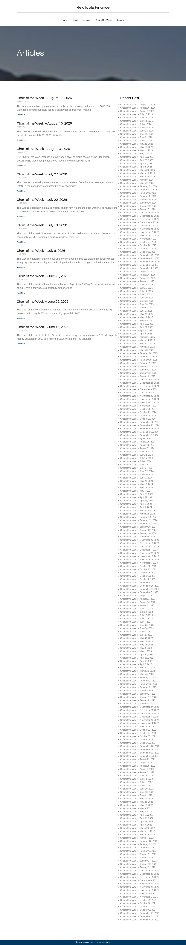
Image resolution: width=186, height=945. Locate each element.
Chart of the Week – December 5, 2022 (139, 717)
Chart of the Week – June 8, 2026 (136, 137)
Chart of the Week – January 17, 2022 (138, 861)
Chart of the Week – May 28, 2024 (136, 481)
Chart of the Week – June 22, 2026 (42, 301)
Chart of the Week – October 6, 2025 (137, 252)
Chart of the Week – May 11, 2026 (136, 150)
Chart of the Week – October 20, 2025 (138, 245)
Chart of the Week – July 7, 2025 (136, 294)
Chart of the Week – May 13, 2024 (136, 487)
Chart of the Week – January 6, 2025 (137, 376)
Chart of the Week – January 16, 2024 (138, 533)
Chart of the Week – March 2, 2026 (137, 183)
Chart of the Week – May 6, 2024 (136, 491)
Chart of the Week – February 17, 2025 (139, 356)
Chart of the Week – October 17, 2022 (138, 736)
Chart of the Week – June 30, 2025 (137, 298)
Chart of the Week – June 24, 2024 (137, 468)
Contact (120, 20)
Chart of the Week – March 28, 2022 (137, 828)
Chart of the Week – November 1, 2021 (139, 897)
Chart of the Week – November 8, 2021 (139, 893)
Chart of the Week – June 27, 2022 (137, 785)
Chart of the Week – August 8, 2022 (137, 769)
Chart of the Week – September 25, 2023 (139, 582)
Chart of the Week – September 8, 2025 (139, 265)
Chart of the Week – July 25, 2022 (136, 775)
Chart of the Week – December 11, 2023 (139, 546)
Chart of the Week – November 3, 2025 (139, 239)
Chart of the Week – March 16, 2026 (137, 176)
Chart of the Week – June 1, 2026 (136, 140)
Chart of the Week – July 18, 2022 (136, 779)
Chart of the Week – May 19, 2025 (136, 317)
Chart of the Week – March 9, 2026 (137, 180)
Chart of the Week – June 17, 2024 (137, 471)
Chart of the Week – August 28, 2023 (137, 595)
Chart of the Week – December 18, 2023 (139, 543)
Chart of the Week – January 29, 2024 (138, 527)
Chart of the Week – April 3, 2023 (136, 664)
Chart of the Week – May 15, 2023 (136, 645)
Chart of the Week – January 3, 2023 (137, 703)
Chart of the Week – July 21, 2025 (136, 288)
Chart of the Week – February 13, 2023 (139, 684)
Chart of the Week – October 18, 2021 (138, 903)
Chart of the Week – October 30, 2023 (138, 566)
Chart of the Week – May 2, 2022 (136, 812)
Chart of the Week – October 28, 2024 (138, 409)
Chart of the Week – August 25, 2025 (137, 271)
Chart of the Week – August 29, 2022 (137, 759)
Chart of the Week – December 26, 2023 (139, 540)
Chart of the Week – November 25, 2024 (139, 396)
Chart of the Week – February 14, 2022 (139, 848)
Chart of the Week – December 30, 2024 (139, 379)
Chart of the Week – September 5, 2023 (139, 592)
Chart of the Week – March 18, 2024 (137, 514)
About (75, 20)
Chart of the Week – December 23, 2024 (139, 383)
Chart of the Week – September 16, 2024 (139, 428)
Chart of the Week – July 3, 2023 (136, 622)
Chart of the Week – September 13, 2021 (139, 916)
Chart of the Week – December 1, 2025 (139, 226)
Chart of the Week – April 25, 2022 (136, 815)
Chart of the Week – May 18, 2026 (136, 147)
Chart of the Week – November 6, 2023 (139, 563)
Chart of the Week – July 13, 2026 (42, 225)
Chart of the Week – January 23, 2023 (138, 694)
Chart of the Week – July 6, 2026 (41, 250)
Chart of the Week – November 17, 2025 (139, 232)
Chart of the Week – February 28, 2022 (139, 841)
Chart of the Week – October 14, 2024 (138, 415)
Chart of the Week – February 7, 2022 (138, 851)
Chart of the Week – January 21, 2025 (138, 370)
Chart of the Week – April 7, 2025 (136, 334)
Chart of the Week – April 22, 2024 (136, 497)
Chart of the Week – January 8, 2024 (137, 537)
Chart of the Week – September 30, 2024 (139, 422)
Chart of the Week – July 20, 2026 (42, 199)
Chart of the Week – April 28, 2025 (136, 324)
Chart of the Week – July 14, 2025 (136, 291)
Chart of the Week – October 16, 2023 (138, 573)
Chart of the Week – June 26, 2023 (137, 625)
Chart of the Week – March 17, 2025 (137, 343)
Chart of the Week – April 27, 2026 (136, 157)
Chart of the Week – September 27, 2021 (139, 913)
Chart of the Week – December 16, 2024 (139, 386)
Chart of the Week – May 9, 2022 (136, 808)
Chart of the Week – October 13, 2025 (138, 248)
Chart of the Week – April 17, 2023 (136, 658)
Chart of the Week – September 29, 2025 (139, 255)
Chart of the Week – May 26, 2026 (136, 144)
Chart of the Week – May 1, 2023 (136, 651)
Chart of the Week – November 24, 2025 (139, 229)
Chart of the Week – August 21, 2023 (137, 599)
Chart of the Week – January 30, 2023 (138, 690)
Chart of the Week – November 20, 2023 (139, 556)
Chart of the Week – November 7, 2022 (139, 726)
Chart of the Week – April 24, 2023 (136, 654)
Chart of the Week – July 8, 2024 (136, 461)
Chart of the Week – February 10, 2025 (139, 360)
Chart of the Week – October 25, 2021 (138, 900)
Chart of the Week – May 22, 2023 (136, 641)
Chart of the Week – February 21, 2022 (139, 844)
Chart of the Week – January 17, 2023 (138, 697)
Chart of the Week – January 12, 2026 (138, 206)
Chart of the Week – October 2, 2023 (137, 579)
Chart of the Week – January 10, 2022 (138, 864)
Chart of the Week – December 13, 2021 (139, 877)
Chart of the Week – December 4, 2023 (139, 550)
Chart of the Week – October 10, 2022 (138, 739)
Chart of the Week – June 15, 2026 (42, 327)
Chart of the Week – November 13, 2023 (139, 559)
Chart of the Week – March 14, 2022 (137, 834)
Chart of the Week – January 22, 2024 (138, 530)
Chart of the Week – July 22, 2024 (136, 455)
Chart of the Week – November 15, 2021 (139, 890)
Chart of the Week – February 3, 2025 (138, 363)
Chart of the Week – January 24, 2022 (138, 857)
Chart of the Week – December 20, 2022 (139, 710)
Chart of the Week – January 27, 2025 (138, 366)
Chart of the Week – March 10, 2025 (137, 347)
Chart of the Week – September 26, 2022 (139, 746)
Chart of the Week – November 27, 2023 (139, 553)
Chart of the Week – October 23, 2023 (138, 569)
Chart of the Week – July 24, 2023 (136, 612)
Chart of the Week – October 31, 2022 (138, 730)
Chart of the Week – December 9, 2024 (139, 389)
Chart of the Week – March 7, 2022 (137, 838)
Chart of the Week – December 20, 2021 (139, 874)
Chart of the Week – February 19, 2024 (139, 517)
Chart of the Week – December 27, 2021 (139, 870)
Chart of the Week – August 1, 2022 (137, 772)
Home (64, 20)
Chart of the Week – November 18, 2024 (139, 399)
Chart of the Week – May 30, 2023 (136, 638)
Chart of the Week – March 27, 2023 (137, 667)
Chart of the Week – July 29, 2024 (136, 451)
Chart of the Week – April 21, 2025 (136, 327)
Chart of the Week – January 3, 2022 (137, 867)
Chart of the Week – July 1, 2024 (136, 464)
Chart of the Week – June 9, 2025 (136, 307)
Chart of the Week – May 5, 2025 (136, 320)
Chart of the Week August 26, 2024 (137, 438)
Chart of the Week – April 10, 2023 (136, 661)
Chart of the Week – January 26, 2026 (138, 199)
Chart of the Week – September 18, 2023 (139, 586)
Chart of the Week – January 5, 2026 (137, 209)
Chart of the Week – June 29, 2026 (42, 276)
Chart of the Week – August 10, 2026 (44, 123)
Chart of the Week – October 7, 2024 (137, 419)
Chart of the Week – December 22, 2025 (139, 216)
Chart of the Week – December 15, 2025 (139, 219)
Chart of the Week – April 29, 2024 (136, 494)
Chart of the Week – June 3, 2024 (136, 478)
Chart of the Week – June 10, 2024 (137, 474)
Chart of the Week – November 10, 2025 (139, 235)
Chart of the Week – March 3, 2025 (137, 350)
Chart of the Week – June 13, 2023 (137, 631)
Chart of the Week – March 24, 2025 (137, 340)
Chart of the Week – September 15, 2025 (139, 262)
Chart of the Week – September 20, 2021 (139, 920)
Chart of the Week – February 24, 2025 (139, 353)
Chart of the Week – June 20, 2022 (137, 789)
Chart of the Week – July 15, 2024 (136, 458)
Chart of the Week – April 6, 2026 (136, 167)
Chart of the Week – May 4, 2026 (136, 153)
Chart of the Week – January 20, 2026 (138, 203)
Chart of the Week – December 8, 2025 (139, 222)
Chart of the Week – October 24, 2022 (138, 733)
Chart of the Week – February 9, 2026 (138, 193)
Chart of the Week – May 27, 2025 (136, 314)
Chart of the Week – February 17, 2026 (139, 190)
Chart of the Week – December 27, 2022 (139, 707)
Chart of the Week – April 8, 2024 (136, 504)
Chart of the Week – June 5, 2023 (136, 635)
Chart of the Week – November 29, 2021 (139, 884)
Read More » (21, 115)
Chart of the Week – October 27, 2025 (138, 242)
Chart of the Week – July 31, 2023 (136, 609)
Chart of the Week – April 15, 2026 (136, 163)
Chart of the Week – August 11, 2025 (137, 278)
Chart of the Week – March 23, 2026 (137, 173)
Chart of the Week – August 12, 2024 (137, 445)
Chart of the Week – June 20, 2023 (137, 628)
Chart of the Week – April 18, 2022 (136, 818)
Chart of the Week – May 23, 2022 (136, 802)
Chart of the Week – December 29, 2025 (139, 212)
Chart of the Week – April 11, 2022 (136, 821)
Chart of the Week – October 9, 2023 (137, 576)
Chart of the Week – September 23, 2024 (139, 425)
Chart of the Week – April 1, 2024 (136, 507)
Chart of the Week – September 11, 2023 (139, 589)
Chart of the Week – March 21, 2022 (137, 831)
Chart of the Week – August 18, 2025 (137, 275)
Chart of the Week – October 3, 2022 (137, 743)
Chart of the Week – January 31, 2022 (138, 854)
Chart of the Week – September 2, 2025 (139, 268)
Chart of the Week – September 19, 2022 (139, 749)
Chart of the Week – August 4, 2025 (137, 281)
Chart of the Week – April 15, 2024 (136, 501)
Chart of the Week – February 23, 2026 (139, 186)
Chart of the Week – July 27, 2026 (42, 174)
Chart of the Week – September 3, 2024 (139, 435)
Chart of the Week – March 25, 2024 (137, 510)
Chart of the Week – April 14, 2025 (136, 330)
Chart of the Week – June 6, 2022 (136, 795)
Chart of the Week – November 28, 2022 (139, 720)
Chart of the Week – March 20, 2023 (137, 671)
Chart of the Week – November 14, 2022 (139, 723)
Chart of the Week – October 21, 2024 (138, 412)
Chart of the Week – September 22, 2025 (139, 258)
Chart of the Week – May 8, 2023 (136, 648)
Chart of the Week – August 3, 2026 (43, 149)
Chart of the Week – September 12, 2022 (139, 753)
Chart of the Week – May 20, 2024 (136, 484)
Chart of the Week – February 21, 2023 (139, 681)
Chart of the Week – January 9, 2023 (137, 700)
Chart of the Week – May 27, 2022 (136, 798)
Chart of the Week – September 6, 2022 (139, 756)
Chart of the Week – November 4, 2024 (139, 406)
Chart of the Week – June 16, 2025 (137, 304)
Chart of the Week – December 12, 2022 (139, 713)
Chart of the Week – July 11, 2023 (136, 618)
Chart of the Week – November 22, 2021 (139, 887)
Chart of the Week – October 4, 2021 (137, 910)
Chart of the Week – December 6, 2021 (139, 880)
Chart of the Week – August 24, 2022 (137, 762)
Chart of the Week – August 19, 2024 (137, 442)
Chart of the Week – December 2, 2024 (139, 392)
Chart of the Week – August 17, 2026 (44, 98)
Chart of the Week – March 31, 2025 (137, 337)
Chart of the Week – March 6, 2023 (137, 674)
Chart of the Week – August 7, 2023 (137, 605)
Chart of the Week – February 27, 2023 (139, 677)
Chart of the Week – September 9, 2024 (139, 432)
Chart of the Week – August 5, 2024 (137, 448)
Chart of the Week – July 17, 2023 (136, 615)
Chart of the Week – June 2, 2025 (136, 311)
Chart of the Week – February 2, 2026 (138, 196)
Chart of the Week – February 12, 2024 (139, 520)
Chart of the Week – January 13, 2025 (138, 373)
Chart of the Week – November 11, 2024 (139, 402)
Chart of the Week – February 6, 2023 (138, 687)
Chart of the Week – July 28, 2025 (136, 284)
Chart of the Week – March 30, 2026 (137, 170)
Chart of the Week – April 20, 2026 (136, 160)
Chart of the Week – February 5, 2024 (138, 523)
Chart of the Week (104, 20)
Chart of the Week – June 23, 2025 (137, 301)
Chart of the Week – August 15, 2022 (137, 766)
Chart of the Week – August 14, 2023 (137, 602)
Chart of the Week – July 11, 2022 (136, 782)
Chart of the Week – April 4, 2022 (136, 825)
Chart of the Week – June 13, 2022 (137, 792)
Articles (86, 20)
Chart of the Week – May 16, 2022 (136, 805)
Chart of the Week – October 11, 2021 (138, 906)
